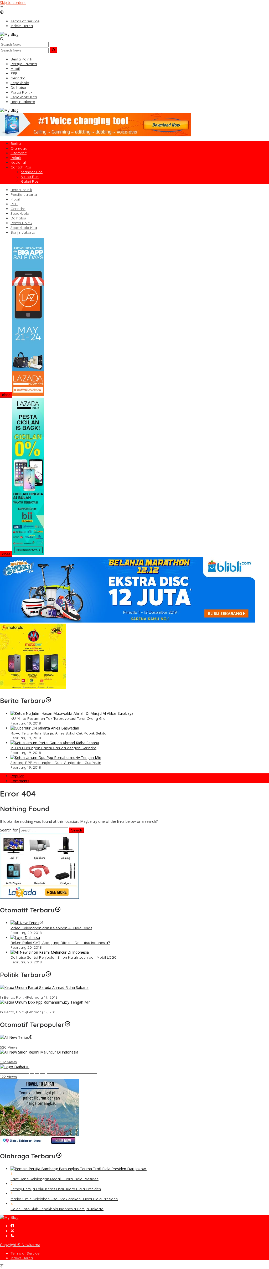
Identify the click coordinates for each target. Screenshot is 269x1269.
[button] (53, 50)
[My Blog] (9, 34)
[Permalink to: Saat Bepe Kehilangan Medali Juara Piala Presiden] (79, 1168)
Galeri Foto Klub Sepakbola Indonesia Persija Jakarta (57, 1208)
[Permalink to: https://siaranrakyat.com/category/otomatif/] (58, 910)
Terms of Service (25, 1253)
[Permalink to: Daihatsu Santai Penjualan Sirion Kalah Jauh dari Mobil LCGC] (50, 952)
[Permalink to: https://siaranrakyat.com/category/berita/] (48, 701)
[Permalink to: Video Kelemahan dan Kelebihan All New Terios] (25, 922)
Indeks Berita (22, 1258)
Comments (20, 780)
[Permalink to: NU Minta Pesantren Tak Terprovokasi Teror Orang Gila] (72, 713)
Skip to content (13, 2)
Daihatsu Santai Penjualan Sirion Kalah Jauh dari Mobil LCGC (64, 957)
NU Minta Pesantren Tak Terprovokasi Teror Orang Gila (58, 718)
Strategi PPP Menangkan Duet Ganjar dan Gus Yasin (56, 762)
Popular (17, 775)
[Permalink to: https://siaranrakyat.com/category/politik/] (48, 975)
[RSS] (12, 1236)
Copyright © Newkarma (20, 1244)
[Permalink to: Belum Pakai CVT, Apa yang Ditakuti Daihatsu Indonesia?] (25, 937)
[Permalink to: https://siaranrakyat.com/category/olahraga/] (59, 1156)
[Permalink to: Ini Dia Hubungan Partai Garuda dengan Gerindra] (55, 742)
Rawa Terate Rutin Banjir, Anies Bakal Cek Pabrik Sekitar (59, 733)
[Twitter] (12, 1231)
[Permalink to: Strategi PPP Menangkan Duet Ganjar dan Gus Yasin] (56, 757)
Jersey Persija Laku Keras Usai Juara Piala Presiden (56, 1188)
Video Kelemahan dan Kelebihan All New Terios (51, 928)
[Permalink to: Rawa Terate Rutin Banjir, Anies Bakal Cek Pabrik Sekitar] (45, 728)
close (6, 395)
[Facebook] (12, 1226)
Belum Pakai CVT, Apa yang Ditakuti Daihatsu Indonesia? (60, 942)
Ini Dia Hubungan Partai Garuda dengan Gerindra (53, 748)
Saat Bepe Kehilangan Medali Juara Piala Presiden (55, 1178)
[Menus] (2, 7)
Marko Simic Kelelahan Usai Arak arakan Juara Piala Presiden (64, 1198)
